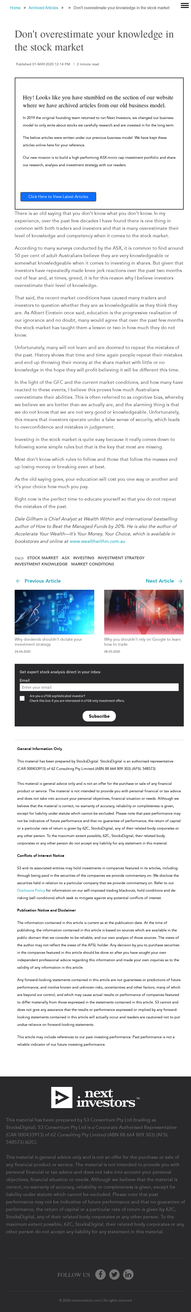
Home (15, 8)
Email (25, 680)
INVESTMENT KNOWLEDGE (41, 564)
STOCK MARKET (42, 558)
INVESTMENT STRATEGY (121, 558)
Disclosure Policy (31, 890)
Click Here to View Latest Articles (58, 196)
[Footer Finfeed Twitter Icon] (114, 1274)
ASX (66, 558)
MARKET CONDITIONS (92, 564)
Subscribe (99, 716)
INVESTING (83, 558)
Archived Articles (43, 8)
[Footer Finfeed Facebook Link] (100, 1274)
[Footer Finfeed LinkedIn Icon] (128, 1274)
